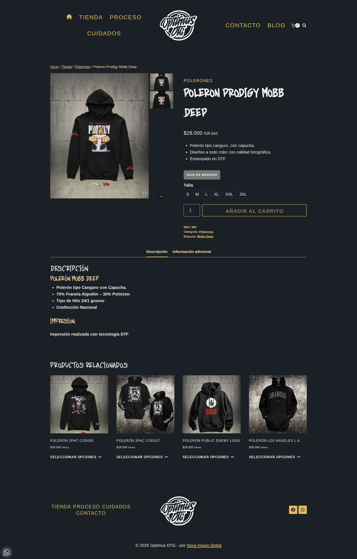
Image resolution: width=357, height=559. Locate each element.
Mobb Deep (205, 236)
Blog (277, 25)
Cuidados (104, 33)
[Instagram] (303, 510)
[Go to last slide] (161, 75)
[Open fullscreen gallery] (144, 194)
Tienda (91, 17)
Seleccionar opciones (73, 457)
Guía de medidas (202, 174)
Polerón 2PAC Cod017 (138, 440)
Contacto (243, 25)
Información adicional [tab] (192, 252)
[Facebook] (293, 510)
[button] (161, 81)
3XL (243, 194)
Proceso (126, 17)
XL (216, 194)
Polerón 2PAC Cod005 (72, 440)
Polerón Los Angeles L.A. (275, 440)
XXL (229, 194)
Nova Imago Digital (204, 545)
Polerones (198, 80)
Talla (188, 185)
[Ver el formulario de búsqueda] (304, 25)
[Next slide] (161, 196)
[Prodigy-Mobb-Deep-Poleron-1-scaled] (99, 135)
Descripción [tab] (157, 252)
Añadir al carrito (254, 211)
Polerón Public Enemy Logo (211, 440)
